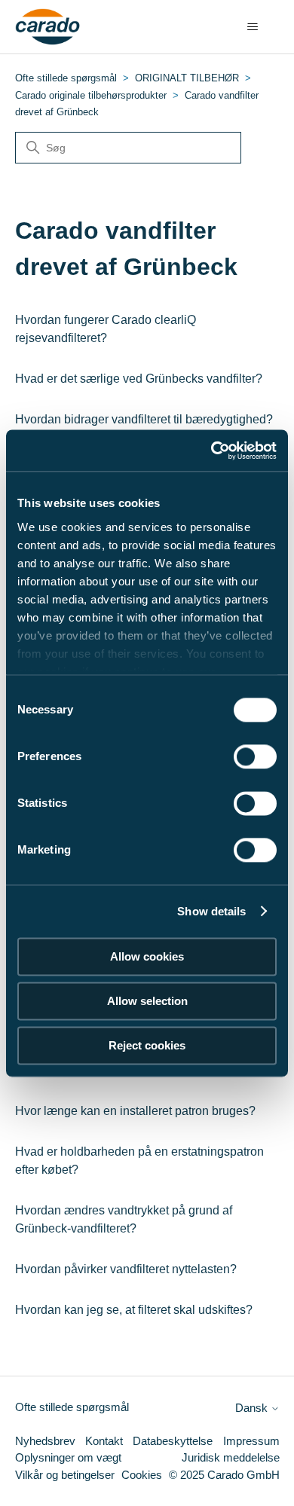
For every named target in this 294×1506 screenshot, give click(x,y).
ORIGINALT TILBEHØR (187, 78)
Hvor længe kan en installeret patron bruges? (135, 1110)
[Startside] (48, 27)
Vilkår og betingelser (65, 1474)
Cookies (141, 1474)
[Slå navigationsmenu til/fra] (253, 27)
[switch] (255, 756)
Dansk (253, 1407)
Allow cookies (147, 956)
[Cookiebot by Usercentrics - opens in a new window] (211, 450)
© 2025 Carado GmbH (224, 1474)
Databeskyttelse (173, 1440)
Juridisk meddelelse (231, 1457)
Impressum (251, 1440)
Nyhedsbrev (45, 1440)
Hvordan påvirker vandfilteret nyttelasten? (126, 1269)
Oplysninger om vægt (68, 1457)
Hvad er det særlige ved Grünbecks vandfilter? (138, 378)
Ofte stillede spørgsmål (66, 78)
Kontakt (104, 1440)
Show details (211, 911)
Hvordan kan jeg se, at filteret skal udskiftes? (134, 1309)
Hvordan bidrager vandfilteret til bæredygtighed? (144, 419)
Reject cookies (147, 1045)
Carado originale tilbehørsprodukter (91, 95)
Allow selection (147, 1000)
